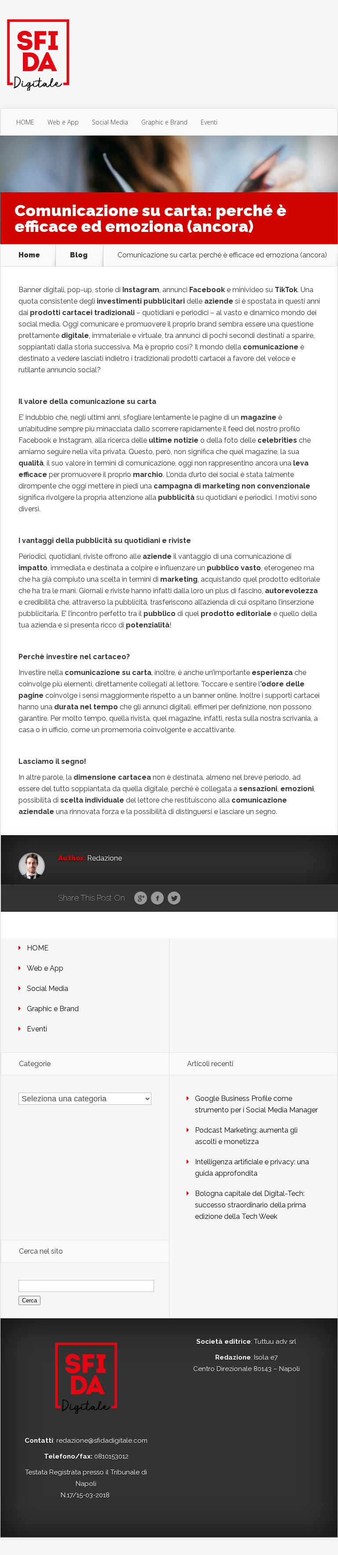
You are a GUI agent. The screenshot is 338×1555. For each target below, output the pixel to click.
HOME (25, 122)
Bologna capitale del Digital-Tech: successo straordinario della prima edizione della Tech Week (250, 1205)
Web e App (63, 122)
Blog (79, 255)
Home (29, 255)
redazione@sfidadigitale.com (101, 1441)
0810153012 (111, 1456)
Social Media (110, 122)
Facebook (157, 898)
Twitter (174, 898)
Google (140, 898)
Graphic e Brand (164, 122)
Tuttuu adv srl (275, 1342)
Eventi (209, 122)
